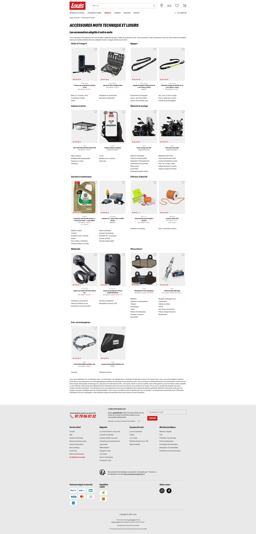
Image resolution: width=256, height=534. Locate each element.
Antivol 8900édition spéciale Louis (84, 364)
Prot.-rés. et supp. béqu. (166, 164)
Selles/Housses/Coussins (167, 166)
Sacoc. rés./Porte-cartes (138, 98)
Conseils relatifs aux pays (109, 438)
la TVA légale (131, 520)
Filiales (132, 435)
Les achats (133, 438)
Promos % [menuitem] (107, 13)
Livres (101, 156)
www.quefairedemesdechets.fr (134, 474)
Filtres (160, 307)
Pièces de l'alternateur (138, 312)
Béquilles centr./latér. (165, 156)
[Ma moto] (169, 5)
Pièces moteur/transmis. (167, 312)
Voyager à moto (105, 451)
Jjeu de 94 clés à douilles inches (112, 85)
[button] (154, 5)
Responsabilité (135, 444)
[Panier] (184, 5)
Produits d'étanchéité (106, 241)
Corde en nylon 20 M (172, 218)
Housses (74, 372)
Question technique (76, 438)
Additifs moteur (76, 231)
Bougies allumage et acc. (167, 299)
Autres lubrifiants (105, 231)
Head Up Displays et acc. (79, 303)
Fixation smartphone (106, 301)
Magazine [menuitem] (127, 13)
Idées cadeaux (76, 156)
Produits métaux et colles (80, 244)
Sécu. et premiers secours (167, 229)
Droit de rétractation (167, 441)
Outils (73, 101)
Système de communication (81, 306)
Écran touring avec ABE (144, 148)
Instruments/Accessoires (139, 164)
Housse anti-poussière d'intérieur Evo (112, 364)
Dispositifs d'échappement (139, 161)
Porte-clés (102, 161)
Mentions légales (166, 432)
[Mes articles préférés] (177, 5)
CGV (161, 435)
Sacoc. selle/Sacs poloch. (167, 98)
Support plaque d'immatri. (167, 169)
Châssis (133, 304)
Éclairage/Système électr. (139, 171)
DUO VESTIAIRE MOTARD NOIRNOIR (84, 148)
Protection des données (168, 438)
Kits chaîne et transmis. (166, 309)
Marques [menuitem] (117, 13)
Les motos (103, 454)
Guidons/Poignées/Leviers (167, 161)
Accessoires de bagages (138, 95)
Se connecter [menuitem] (181, 13)
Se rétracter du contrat (77, 457)
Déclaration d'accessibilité (169, 448)
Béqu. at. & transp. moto (79, 95)
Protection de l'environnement (170, 451)
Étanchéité (134, 317)
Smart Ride (134, 169)
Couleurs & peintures (106, 233)
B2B (71, 435)
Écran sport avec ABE (172, 148)
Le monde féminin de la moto (110, 432)
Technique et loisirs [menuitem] (94, 13)
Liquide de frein (104, 238)
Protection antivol (105, 372)
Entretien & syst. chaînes (79, 236)
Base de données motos (78, 441)
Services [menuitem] (136, 13)
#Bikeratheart (104, 448)
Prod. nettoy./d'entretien (79, 241)
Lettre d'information (76, 444)
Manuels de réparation (107, 98)
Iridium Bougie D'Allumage (172, 291)
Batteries (133, 299)
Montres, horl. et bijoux (107, 158)
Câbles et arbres (164, 304)
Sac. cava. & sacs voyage (167, 95)
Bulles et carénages (137, 156)
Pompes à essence (137, 314)
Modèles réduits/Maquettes (80, 158)
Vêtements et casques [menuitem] (77, 13)
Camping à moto (105, 460)
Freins (132, 309)
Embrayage (134, 307)
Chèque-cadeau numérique (112, 148)
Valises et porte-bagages (167, 101)
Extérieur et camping (137, 229)
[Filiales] (162, 5)
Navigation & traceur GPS (108, 303)
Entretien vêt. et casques (107, 236)
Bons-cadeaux (75, 448)
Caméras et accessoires (79, 301)
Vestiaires (74, 164)
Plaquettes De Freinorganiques (144, 291)
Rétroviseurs (134, 166)
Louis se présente (136, 432)
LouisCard (73, 451)
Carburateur (162, 301)
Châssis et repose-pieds (138, 158)
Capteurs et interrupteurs (139, 301)
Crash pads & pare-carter (167, 158)
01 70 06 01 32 (85, 416)
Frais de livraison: (116, 522)
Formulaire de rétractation (169, 444)
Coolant (73, 233)
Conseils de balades (107, 435)
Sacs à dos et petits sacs (139, 101)
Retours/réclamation (77, 454)
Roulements (162, 314)
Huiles (73, 238)
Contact (72, 432)
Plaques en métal (77, 161)
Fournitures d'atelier (78, 98)
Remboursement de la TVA (139, 441)
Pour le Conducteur (106, 457)
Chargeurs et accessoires (108, 95)
